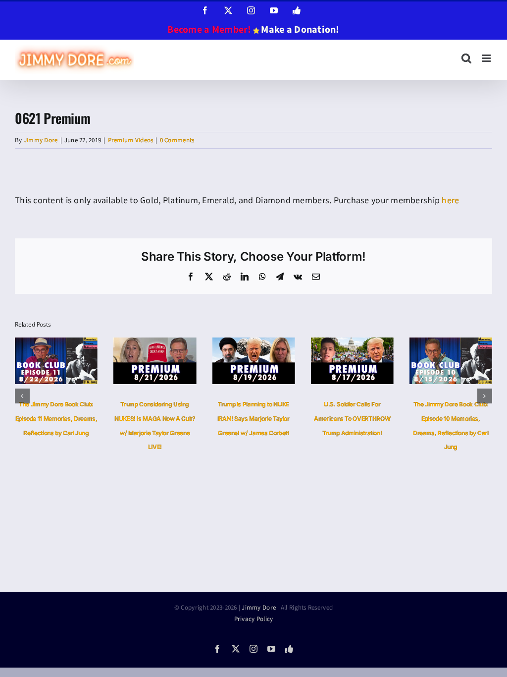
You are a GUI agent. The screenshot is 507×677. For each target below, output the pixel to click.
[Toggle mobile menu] (487, 58)
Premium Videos (130, 140)
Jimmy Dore (41, 140)
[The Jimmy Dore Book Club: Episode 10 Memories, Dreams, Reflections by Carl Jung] (450, 344)
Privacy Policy (253, 619)
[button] (22, 396)
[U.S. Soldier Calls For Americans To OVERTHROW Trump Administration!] (352, 344)
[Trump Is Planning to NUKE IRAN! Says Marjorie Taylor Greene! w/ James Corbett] (253, 344)
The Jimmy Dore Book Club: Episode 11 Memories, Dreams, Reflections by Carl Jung (56, 418)
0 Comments (177, 140)
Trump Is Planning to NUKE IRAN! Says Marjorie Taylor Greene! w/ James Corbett (253, 418)
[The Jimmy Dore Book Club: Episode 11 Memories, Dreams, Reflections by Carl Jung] (56, 344)
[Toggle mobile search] (466, 58)
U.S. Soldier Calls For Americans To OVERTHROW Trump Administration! (352, 418)
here (450, 200)
